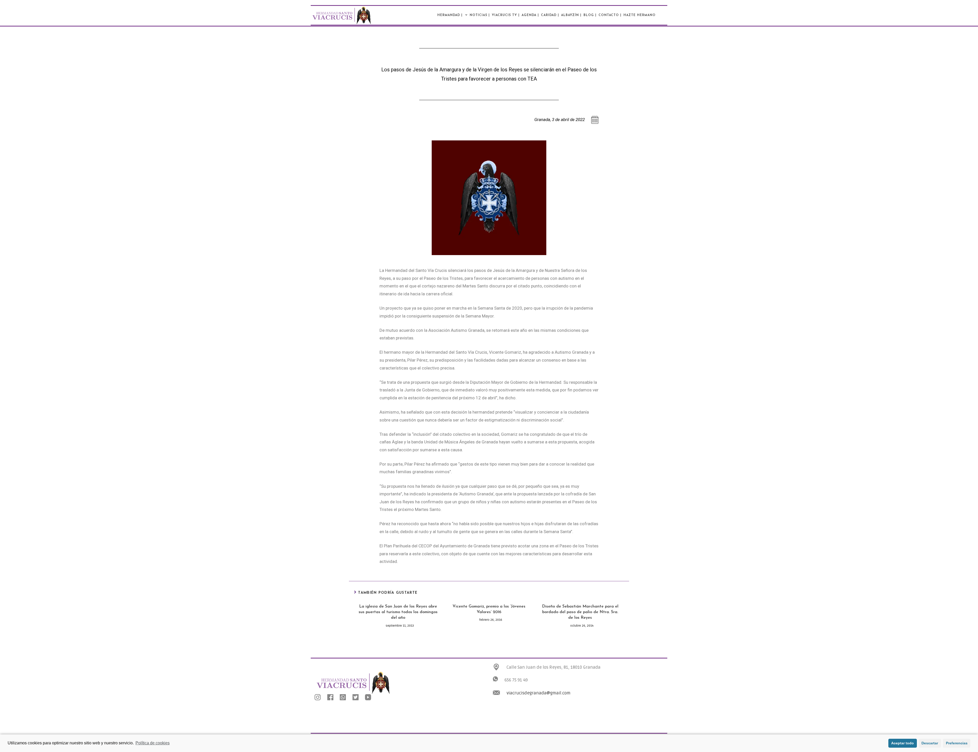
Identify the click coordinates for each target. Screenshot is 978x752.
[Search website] (669, 15)
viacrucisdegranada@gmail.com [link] (538, 693)
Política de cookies (152, 743)
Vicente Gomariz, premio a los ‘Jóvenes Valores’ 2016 (489, 609)
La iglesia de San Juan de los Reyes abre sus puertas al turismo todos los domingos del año (398, 612)
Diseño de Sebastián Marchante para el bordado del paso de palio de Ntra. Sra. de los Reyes (580, 612)
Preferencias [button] (957, 743)
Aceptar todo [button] (902, 743)
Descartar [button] (929, 743)
